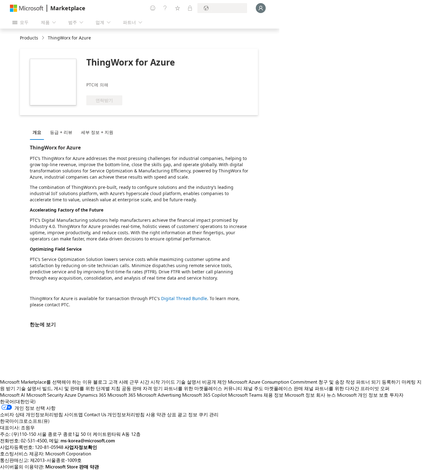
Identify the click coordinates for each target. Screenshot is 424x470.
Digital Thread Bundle (184, 298)
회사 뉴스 (326, 395)
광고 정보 (187, 414)
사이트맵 (73, 414)
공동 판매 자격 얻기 (142, 388)
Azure (70, 395)
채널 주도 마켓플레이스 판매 (273, 388)
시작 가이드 (163, 382)
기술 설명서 (188, 382)
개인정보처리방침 (126, 414)
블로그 (100, 382)
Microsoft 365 (121, 395)
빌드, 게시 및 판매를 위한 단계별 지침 (81, 388)
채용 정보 (273, 395)
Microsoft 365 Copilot (204, 395)
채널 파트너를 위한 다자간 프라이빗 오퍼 (347, 388)
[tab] (38, 132)
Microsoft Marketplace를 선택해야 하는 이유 (46, 382)
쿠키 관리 (209, 414)
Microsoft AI (12, 395)
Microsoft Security (44, 395)
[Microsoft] (26, 8)
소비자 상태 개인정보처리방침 (31, 414)
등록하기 (391, 382)
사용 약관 (156, 414)
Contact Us (95, 414)
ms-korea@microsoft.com (88, 440)
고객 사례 (118, 382)
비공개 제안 (214, 382)
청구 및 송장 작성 (336, 382)
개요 (37, 132)
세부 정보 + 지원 (97, 132)
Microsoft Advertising (159, 395)
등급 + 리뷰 (61, 132)
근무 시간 (139, 382)
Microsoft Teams (245, 395)
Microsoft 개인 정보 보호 (362, 395)
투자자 (397, 395)
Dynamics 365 (92, 395)
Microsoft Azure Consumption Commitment (273, 382)
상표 (171, 414)
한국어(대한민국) (18, 401)
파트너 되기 (368, 382)
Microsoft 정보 (300, 395)
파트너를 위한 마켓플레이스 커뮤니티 (203, 388)
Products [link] (29, 38)
